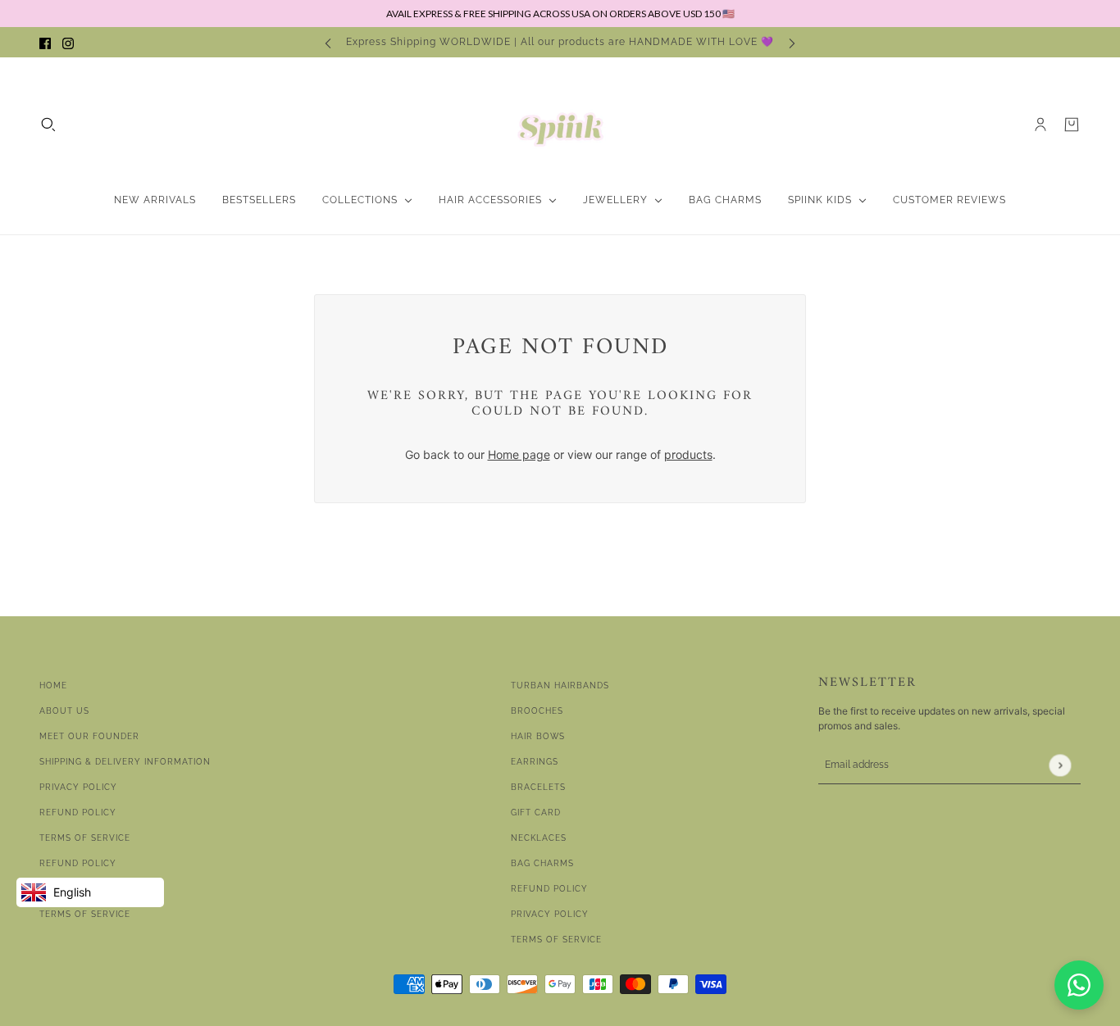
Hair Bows (538, 736)
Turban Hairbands (560, 685)
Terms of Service (84, 837)
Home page (519, 454)
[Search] (48, 125)
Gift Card (536, 812)
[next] (792, 43)
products (688, 454)
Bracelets (538, 787)
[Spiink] (560, 125)
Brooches (537, 710)
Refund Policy (77, 812)
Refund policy (77, 863)
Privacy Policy (78, 787)
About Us (64, 710)
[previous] (327, 43)
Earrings (534, 761)
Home (53, 685)
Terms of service (84, 914)
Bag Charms (542, 863)
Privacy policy (550, 914)
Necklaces (539, 837)
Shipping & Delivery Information (125, 761)
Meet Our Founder (89, 736)
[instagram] (68, 42)
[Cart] (1072, 125)
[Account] (1040, 125)
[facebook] (45, 42)
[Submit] (1060, 765)
